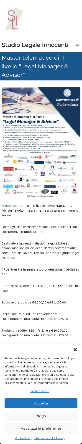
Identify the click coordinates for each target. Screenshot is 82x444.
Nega (41, 416)
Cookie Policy (23, 438)
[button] (75, 349)
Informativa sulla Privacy (49, 438)
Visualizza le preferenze (41, 428)
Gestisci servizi (40, 391)
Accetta (41, 403)
